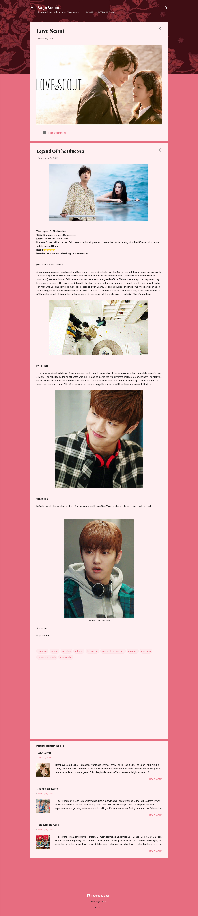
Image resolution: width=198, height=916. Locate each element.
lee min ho (92, 651)
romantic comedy (47, 657)
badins (105, 902)
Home (89, 12)
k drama (79, 651)
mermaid (132, 651)
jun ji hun (66, 651)
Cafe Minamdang (47, 825)
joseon (54, 651)
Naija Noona (48, 7)
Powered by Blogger (100, 895)
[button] (160, 29)
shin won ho (66, 657)
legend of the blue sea (113, 651)
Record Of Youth (47, 789)
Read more (155, 779)
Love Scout (50, 30)
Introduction (106, 12)
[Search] (166, 8)
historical (42, 651)
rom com (146, 651)
